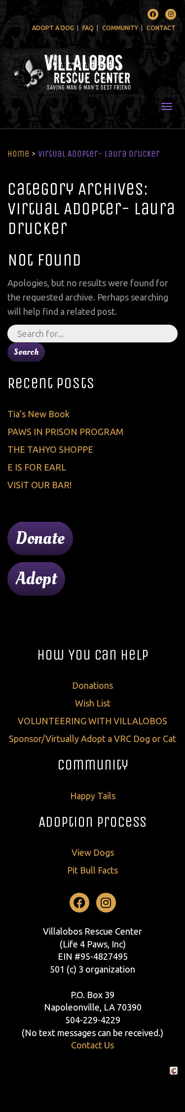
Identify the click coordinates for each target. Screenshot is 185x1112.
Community (120, 28)
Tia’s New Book (38, 414)
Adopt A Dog (53, 28)
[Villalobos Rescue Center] (92, 71)
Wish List (93, 703)
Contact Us (92, 1045)
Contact (161, 28)
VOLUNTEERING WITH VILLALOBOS (92, 721)
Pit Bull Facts (92, 870)
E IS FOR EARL (36, 467)
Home (18, 153)
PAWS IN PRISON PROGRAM (65, 432)
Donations (92, 685)
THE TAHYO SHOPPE (50, 449)
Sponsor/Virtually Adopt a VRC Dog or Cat (92, 738)
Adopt (36, 579)
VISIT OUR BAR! (39, 485)
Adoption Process (92, 822)
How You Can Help (92, 655)
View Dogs (93, 852)
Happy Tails (92, 796)
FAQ (88, 28)
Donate (40, 538)
